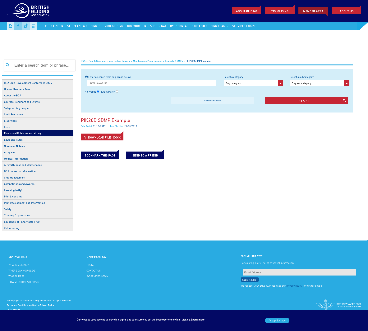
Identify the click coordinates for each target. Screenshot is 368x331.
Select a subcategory (302, 80)
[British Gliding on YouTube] (33, 26)
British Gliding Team (210, 26)
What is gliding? (18, 264)
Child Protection (13, 114)
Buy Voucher (136, 26)
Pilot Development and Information (24, 202)
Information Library (119, 60)
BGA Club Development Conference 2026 (28, 82)
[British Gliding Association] (28, 10)
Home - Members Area (17, 89)
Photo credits (13, 309)
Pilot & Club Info (97, 60)
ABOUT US (346, 11)
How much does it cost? (23, 282)
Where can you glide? (22, 270)
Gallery (167, 26)
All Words (90, 91)
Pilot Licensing (13, 196)
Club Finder (54, 26)
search (304, 101)
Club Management (14, 177)
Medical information (16, 158)
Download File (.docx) (104, 137)
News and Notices (14, 146)
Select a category (233, 80)
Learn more (198, 319)
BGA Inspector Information (20, 171)
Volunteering (11, 228)
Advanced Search (212, 100)
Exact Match (108, 91)
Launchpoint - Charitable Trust (22, 221)
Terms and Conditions (17, 305)
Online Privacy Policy (43, 305)
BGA (83, 60)
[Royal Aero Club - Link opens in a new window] (338, 305)
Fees (7, 127)
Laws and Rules (13, 139)
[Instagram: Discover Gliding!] (10, 26)
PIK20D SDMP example (198, 60)
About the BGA (12, 95)
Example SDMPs (174, 60)
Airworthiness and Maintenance (23, 164)
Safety (8, 209)
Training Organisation (17, 215)
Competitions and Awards (19, 183)
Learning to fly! (13, 190)
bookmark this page (100, 155)
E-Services (10, 120)
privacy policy (294, 285)
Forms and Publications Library (22, 133)
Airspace (9, 152)
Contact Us (93, 270)
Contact (184, 26)
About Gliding (246, 11)
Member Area (313, 11)
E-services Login (242, 26)
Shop (153, 26)
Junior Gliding (112, 26)
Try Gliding (279, 11)
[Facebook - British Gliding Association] (18, 26)
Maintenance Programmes (147, 60)
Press (90, 264)
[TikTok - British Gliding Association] (26, 26)
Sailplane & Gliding (82, 26)
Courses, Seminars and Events (22, 101)
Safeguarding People (16, 108)
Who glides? (16, 276)
